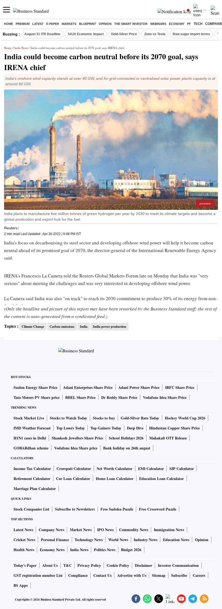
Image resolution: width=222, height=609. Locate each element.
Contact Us (102, 575)
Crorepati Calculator (74, 468)
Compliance (78, 575)
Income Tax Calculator (32, 468)
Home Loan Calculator (114, 478)
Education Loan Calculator (161, 478)
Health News (24, 549)
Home (8, 23)
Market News (81, 529)
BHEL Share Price (80, 397)
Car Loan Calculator (73, 478)
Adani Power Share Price (138, 387)
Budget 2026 (131, 549)
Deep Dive (135, 428)
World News (118, 539)
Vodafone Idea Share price (75, 448)
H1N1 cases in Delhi (30, 438)
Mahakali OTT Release (168, 438)
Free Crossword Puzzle (157, 509)
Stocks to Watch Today (68, 418)
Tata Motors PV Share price (37, 397)
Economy (176, 23)
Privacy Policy (89, 565)
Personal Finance (55, 539)
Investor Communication (178, 565)
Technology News (89, 539)
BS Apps (21, 585)
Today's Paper (25, 565)
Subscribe (179, 575)
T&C (67, 565)
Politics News (104, 549)
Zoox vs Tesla (154, 34)
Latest (38, 23)
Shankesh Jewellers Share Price (77, 438)
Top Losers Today (70, 428)
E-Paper (52, 23)
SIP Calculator (181, 468)
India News (21, 48)
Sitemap (158, 575)
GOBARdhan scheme (31, 448)
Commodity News (133, 529)
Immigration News (169, 529)
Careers (199, 575)
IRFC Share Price (179, 387)
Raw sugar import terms (191, 34)
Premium (23, 23)
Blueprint (87, 23)
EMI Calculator (151, 468)
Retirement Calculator (32, 478)
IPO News (105, 529)
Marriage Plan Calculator (35, 488)
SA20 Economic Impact (86, 34)
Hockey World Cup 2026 (185, 418)
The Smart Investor (131, 23)
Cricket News (24, 539)
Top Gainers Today (105, 428)
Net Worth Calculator (114, 468)
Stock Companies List (31, 509)
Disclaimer (143, 565)
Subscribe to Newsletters (75, 509)
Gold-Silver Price (124, 34)
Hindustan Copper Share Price (174, 428)
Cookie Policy (118, 565)
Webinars (158, 23)
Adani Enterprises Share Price (88, 387)
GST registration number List (38, 575)
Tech (198, 24)
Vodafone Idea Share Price (165, 397)
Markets (69, 23)
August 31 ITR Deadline (42, 34)
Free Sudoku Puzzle (116, 509)
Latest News (23, 529)
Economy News (52, 549)
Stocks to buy (104, 418)
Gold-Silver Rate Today (140, 418)
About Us (50, 565)
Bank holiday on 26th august (126, 448)
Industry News (145, 539)
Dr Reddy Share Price (119, 397)
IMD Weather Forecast (32, 428)
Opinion (105, 23)
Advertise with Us (131, 575)
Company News (51, 529)
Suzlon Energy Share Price (35, 387)
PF (189, 23)
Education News (176, 539)
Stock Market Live (29, 418)
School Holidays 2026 (126, 438)
